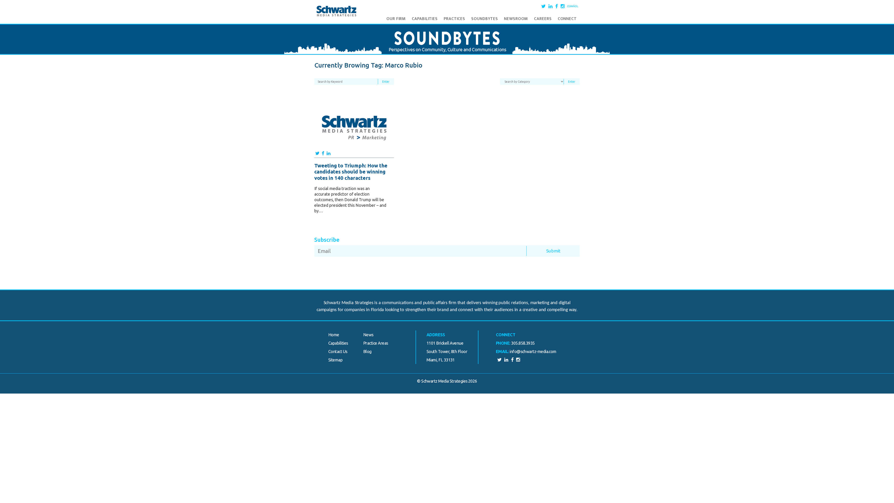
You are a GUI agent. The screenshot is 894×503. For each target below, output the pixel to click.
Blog (367, 351)
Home (333, 334)
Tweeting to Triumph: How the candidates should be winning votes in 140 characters (350, 172)
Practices (454, 18)
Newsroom (516, 18)
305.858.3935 (523, 343)
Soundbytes (484, 18)
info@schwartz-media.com (533, 351)
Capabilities (425, 18)
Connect (567, 18)
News (368, 334)
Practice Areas (375, 343)
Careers (543, 18)
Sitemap (335, 359)
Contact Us (337, 351)
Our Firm (396, 18)
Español (572, 6)
